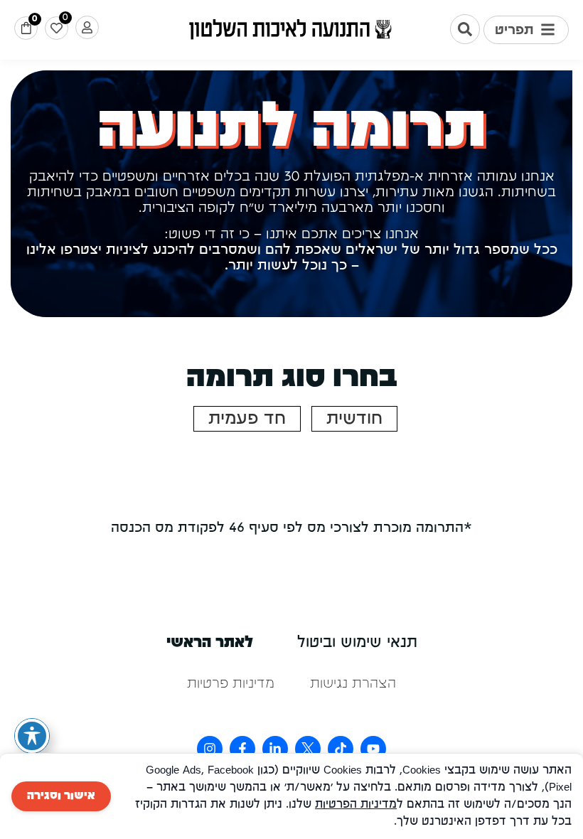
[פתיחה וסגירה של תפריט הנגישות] (32, 736)
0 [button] (34, 18)
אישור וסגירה (61, 796)
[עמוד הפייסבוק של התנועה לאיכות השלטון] (242, 748)
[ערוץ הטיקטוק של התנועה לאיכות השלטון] (340, 748)
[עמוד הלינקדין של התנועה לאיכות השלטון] (275, 748)
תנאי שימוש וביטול (357, 643)
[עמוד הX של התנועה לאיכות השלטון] (308, 748)
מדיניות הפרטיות (356, 805)
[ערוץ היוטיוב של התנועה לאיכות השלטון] (373, 748)
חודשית (354, 418)
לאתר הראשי (209, 643)
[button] (526, 30)
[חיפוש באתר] (465, 29)
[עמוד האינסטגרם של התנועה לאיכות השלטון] (210, 748)
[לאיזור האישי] (87, 27)
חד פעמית (247, 418)
